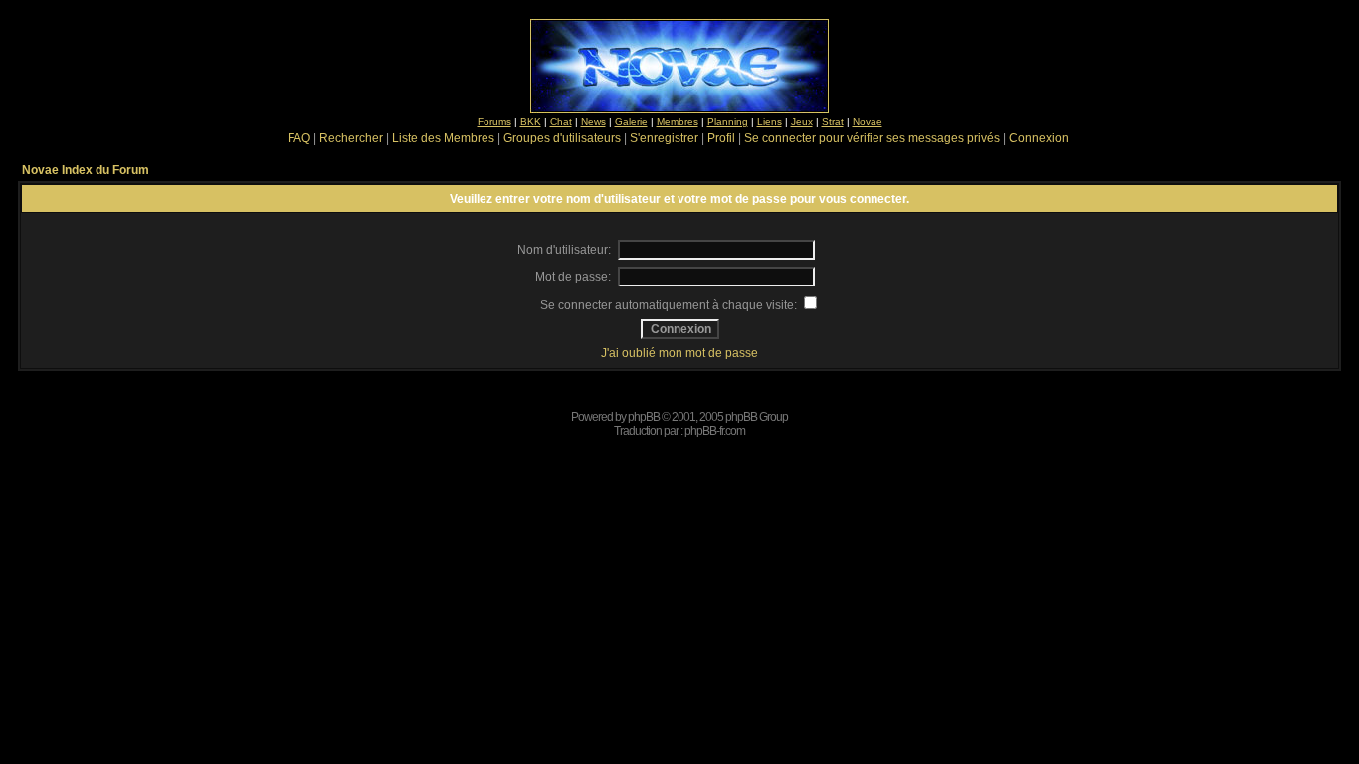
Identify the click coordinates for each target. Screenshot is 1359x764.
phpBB (644, 417)
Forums (494, 121)
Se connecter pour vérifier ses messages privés (872, 138)
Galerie (631, 121)
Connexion (1038, 138)
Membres (677, 121)
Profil (721, 138)
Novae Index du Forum (85, 170)
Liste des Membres (443, 138)
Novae (867, 121)
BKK (530, 121)
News (593, 121)
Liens (769, 121)
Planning (727, 121)
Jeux (802, 121)
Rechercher (351, 138)
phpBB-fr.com (714, 431)
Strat (833, 121)
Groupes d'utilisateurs (562, 138)
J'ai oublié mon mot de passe (679, 353)
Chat (561, 121)
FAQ (299, 138)
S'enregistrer (664, 138)
